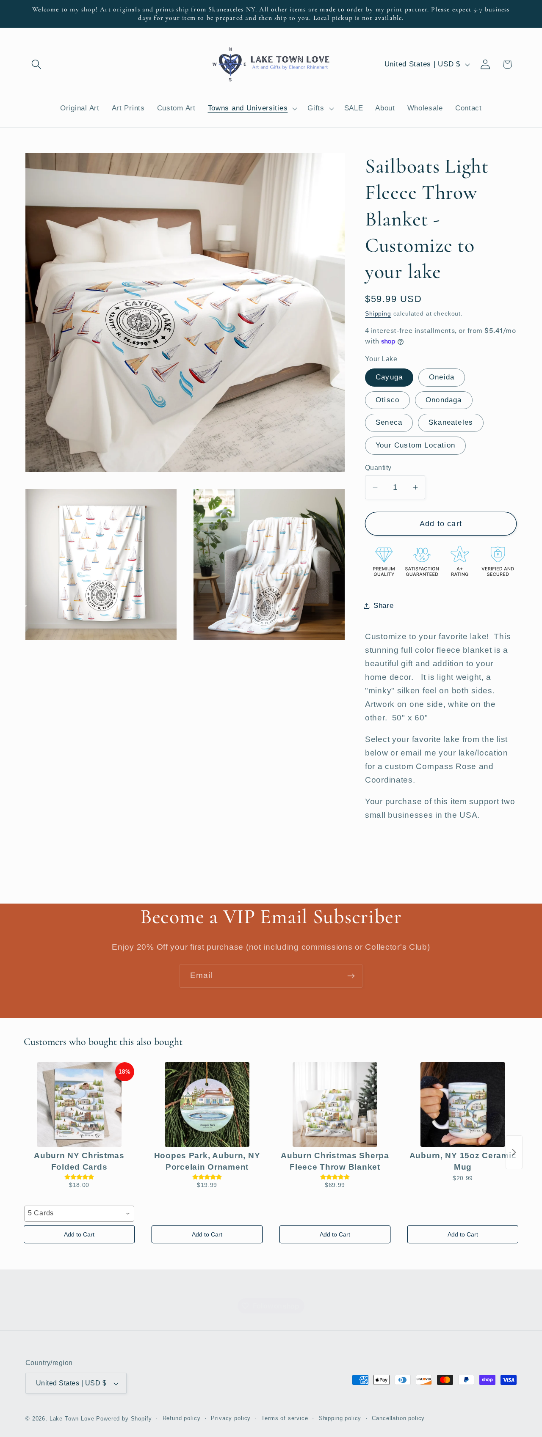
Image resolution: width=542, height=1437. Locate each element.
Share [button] (383, 606)
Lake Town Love (72, 1418)
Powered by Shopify (124, 1418)
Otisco (387, 400)
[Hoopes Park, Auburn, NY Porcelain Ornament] (207, 1104)
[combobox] (79, 1214)
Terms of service (284, 1418)
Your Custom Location (415, 445)
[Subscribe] (351, 976)
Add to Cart (79, 1234)
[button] (36, 64)
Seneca (389, 422)
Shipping (378, 313)
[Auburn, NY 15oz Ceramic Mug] (463, 1104)
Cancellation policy (398, 1418)
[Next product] (514, 1152)
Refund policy (182, 1418)
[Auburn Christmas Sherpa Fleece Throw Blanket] (335, 1104)
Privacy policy (231, 1418)
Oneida (441, 377)
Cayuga (389, 377)
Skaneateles (451, 422)
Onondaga (444, 400)
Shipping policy (340, 1418)
